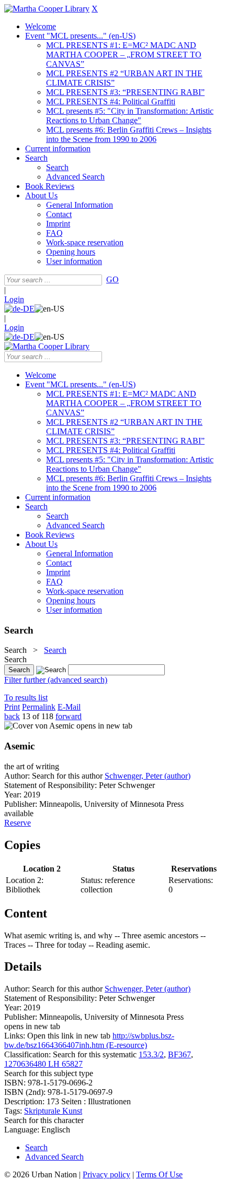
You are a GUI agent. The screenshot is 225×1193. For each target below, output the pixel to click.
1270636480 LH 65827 (43, 1063)
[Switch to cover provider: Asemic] (39, 725)
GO (112, 279)
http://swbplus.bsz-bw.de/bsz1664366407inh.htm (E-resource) (89, 1040)
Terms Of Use (159, 1174)
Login (14, 299)
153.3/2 (151, 1054)
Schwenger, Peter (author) (147, 775)
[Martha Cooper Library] (46, 8)
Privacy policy (106, 1174)
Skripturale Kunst (53, 1110)
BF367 (179, 1054)
